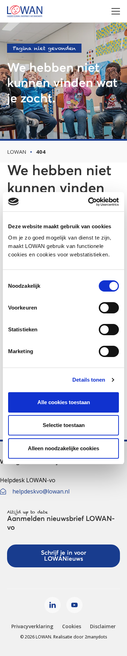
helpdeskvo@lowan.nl (40, 491)
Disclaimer (103, 626)
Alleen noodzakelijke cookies (63, 448)
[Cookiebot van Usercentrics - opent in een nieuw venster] (89, 201)
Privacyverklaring (32, 626)
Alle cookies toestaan (63, 402)
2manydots (96, 637)
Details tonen (88, 380)
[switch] (109, 307)
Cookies (71, 626)
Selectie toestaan (64, 425)
